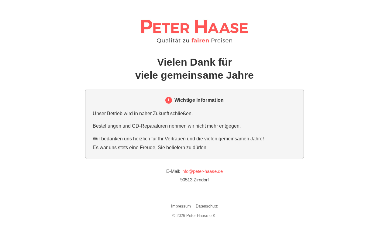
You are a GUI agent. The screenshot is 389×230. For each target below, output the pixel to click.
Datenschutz (207, 206)
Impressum (181, 206)
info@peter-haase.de (202, 171)
